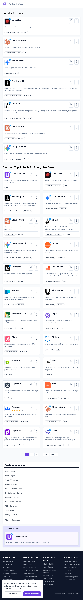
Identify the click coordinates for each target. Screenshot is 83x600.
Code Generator (69, 580)
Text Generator (28, 580)
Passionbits (57, 267)
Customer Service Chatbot (49, 571)
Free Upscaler (18, 173)
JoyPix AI (16, 431)
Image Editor (7, 567)
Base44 (55, 243)
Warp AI (15, 290)
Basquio (16, 407)
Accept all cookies (32, 594)
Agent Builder (48, 567)
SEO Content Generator (72, 564)
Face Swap (7, 577)
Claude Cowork (19, 40)
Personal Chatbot (49, 575)
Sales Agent (47, 578)
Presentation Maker (30, 577)
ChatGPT (16, 104)
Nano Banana (18, 61)
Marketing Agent (49, 581)
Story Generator (28, 573)
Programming (68, 570)
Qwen (54, 431)
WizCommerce (19, 314)
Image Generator (9, 561)
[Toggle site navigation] (78, 4)
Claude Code (18, 126)
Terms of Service (74, 594)
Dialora (55, 337)
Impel (54, 314)
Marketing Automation (71, 561)
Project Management (71, 577)
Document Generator (30, 570)
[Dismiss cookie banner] (41, 582)
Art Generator (7, 564)
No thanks (13, 594)
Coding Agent (48, 584)
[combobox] (41, 4)
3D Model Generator (10, 573)
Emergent (16, 267)
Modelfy (16, 360)
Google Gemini (19, 147)
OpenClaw (17, 20)
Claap (14, 337)
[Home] (5, 4)
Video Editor (27, 564)
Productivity (68, 573)
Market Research (70, 567)
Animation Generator (30, 567)
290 (45, 454)
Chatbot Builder (48, 564)
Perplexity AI (18, 81)
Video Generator (29, 561)
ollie (54, 360)
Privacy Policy (60, 594)
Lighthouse (17, 384)
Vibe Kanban (58, 290)
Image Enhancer (8, 580)
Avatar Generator (9, 570)
